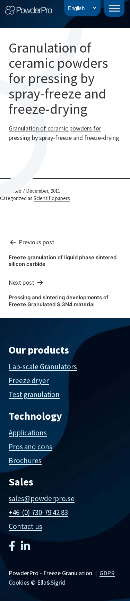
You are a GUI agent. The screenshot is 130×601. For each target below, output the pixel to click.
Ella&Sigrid (51, 582)
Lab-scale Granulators (43, 366)
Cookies (19, 582)
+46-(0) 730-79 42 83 (38, 512)
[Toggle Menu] (114, 8)
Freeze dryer (29, 380)
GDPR (107, 573)
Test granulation (34, 394)
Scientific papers (52, 198)
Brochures (25, 460)
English (76, 8)
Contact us (25, 526)
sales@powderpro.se (42, 498)
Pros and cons (30, 446)
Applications (28, 432)
